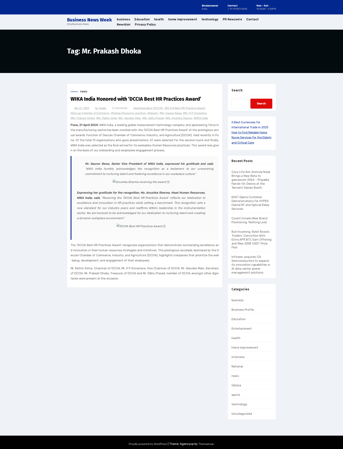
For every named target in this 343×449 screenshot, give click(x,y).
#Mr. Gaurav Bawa (171, 113)
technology (210, 19)
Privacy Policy (145, 24)
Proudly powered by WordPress (148, 444)
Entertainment (242, 328)
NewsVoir (124, 24)
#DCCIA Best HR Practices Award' (185, 108)
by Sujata (100, 108)
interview (238, 357)
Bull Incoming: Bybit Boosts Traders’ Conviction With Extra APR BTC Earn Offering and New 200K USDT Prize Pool (252, 239)
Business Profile (243, 309)
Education (142, 19)
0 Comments (119, 108)
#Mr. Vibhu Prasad (153, 118)
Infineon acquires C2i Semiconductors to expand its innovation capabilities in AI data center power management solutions (251, 264)
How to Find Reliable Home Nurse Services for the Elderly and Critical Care (252, 137)
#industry (152, 113)
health (159, 19)
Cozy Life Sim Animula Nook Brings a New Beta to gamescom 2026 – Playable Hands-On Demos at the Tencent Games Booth (251, 179)
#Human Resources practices (128, 113)
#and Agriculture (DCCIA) (148, 108)
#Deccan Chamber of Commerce (90, 113)
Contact (252, 19)
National (237, 366)
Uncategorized (242, 413)
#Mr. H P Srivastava (195, 113)
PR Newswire (232, 19)
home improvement (182, 19)
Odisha (236, 385)
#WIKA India (200, 118)
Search (237, 90)
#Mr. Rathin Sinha (106, 118)
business (123, 19)
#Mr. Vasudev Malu (129, 118)
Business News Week (89, 20)
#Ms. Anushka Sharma (178, 118)
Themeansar (206, 444)
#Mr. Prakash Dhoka (83, 118)
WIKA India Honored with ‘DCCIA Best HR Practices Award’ (136, 99)
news (83, 91)
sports (236, 395)
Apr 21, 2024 (81, 108)
